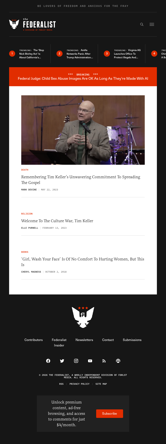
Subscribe (109, 413)
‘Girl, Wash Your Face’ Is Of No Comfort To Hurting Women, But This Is (82, 262)
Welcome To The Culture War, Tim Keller (57, 220)
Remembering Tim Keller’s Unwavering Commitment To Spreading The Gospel (80, 179)
